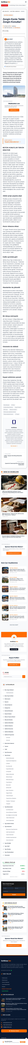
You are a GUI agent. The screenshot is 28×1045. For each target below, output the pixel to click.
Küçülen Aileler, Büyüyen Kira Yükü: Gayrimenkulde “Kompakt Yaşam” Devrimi (15, 928)
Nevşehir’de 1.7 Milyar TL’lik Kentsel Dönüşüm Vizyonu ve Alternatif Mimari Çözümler (16, 580)
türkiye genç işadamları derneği (10, 411)
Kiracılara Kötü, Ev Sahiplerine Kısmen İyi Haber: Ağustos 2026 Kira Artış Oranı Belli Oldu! (13, 536)
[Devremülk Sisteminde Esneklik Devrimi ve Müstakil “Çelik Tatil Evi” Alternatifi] (5, 617)
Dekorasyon (4, 980)
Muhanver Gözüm (13, 409)
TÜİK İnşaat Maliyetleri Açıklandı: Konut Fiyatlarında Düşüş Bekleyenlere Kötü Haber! (12, 492)
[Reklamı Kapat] (26, 1039)
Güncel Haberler (5, 982)
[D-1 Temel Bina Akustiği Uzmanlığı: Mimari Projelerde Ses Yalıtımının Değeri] (5, 908)
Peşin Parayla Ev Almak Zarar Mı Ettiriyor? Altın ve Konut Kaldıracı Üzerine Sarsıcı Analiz (17, 571)
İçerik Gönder (5, 991)
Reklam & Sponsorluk (6, 988)
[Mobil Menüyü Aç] (26, 2)
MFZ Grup (5, 409)
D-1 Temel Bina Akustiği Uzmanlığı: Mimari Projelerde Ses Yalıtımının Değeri (16, 907)
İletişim (3, 986)
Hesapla (14, 894)
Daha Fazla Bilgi (14, 649)
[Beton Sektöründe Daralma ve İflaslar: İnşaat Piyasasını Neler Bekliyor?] (5, 915)
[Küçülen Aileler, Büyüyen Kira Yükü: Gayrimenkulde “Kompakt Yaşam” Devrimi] (5, 929)
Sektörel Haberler (15, 11)
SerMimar (5, 2)
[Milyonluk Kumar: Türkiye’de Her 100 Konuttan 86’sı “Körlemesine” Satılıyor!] (14, 505)
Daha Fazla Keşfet (14, 624)
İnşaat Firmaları (18, 407)
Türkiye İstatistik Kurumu (8, 414)
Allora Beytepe (6, 404)
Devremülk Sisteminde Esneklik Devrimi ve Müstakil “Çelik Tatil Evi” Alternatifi (17, 617)
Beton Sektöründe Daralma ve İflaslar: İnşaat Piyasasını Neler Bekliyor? (16, 914)
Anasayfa (6, 11)
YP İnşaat (17, 414)
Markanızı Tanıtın (15, 1030)
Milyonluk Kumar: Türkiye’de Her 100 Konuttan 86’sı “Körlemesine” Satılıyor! (13, 514)
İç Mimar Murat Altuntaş (8, 407)
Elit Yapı (13, 404)
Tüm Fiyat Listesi (14, 876)
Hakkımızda (4, 977)
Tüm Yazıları (13, 446)
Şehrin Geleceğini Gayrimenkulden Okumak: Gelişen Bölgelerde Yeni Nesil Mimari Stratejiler (18, 608)
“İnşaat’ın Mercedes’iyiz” (11, 142)
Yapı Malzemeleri (6, 984)
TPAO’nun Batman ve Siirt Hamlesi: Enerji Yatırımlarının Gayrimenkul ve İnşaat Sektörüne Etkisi (18, 589)
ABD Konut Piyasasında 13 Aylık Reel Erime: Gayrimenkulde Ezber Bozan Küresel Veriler (17, 599)
